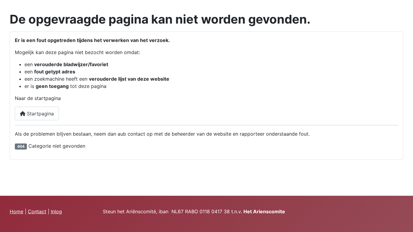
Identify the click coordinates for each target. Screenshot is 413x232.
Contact (37, 211)
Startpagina (39, 114)
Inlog (56, 211)
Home (16, 211)
